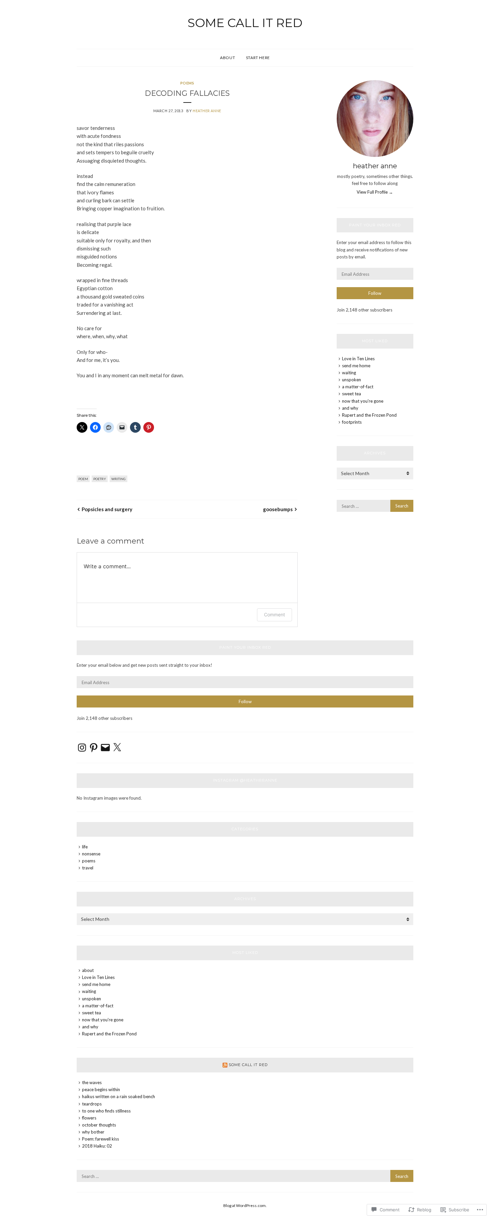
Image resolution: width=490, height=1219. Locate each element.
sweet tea (351, 393)
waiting (349, 372)
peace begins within (101, 1089)
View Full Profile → (375, 192)
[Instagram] (82, 747)
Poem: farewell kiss (100, 1139)
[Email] (105, 747)
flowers (89, 1118)
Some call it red (245, 22)
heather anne (207, 111)
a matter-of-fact (357, 386)
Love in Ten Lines (358, 358)
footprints (352, 422)
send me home (356, 365)
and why (350, 408)
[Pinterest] (93, 747)
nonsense (91, 853)
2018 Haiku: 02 (97, 1146)
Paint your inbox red (375, 225)
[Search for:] (375, 506)
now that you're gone (362, 401)
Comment (274, 614)
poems (187, 83)
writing (118, 479)
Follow (374, 293)
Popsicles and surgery (107, 509)
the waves (92, 1082)
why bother (93, 1132)
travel (87, 867)
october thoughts (99, 1125)
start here (258, 57)
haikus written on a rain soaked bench (118, 1096)
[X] (117, 747)
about (227, 57)
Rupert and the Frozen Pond (369, 415)
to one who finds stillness (106, 1110)
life (85, 846)
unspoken (351, 379)
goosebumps (278, 509)
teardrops (92, 1103)
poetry (99, 479)
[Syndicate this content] (225, 1064)
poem (83, 479)
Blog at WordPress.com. (245, 1205)
